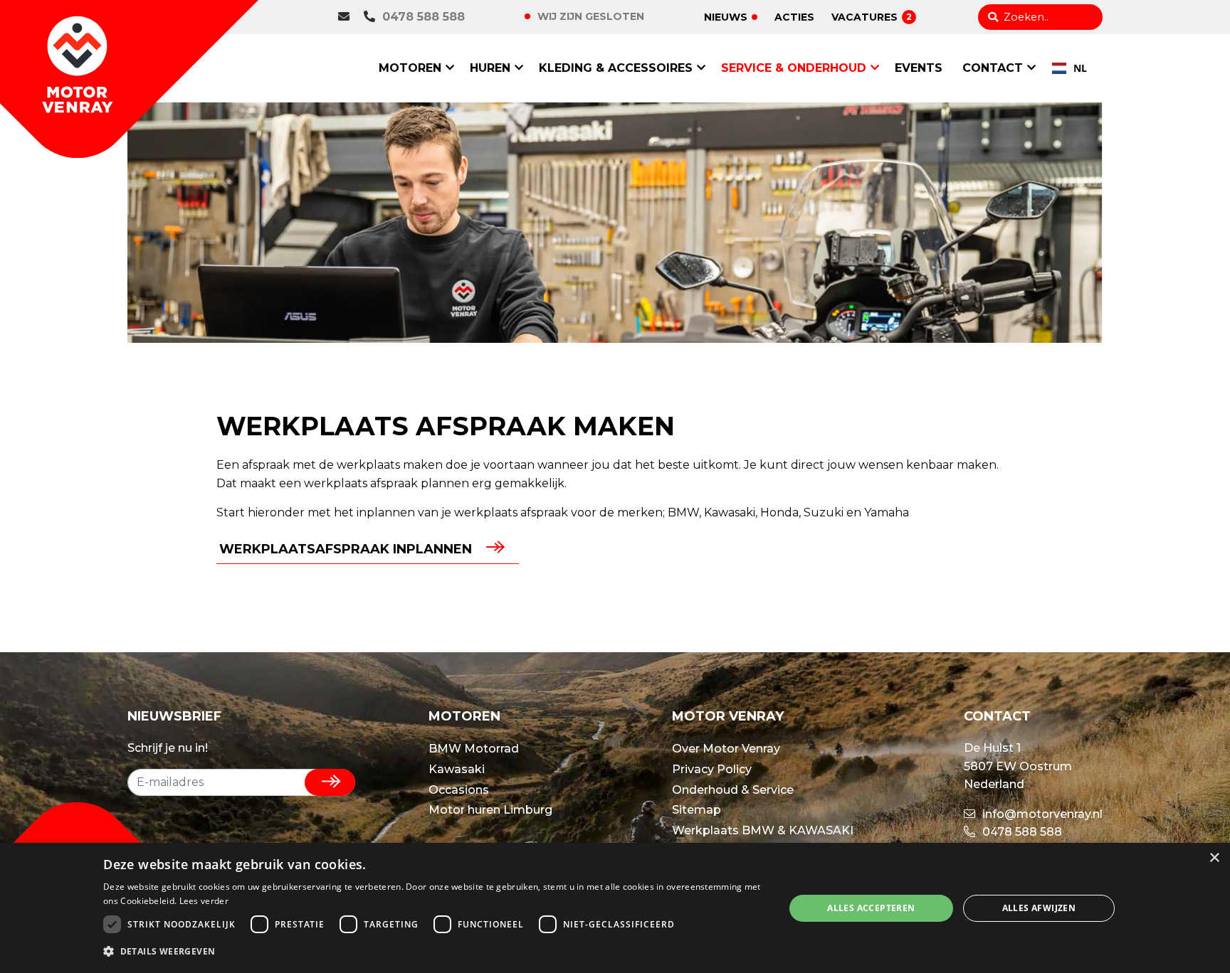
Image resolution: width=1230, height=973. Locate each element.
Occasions (459, 790)
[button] (433, 951)
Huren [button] (490, 68)
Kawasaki (457, 769)
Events (918, 68)
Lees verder (203, 901)
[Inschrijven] (330, 782)
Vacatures (871, 17)
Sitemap (696, 810)
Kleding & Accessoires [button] (616, 68)
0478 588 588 (423, 16)
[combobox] (1069, 68)
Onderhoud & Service (733, 790)
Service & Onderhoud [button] (793, 68)
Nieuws (725, 17)
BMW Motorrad (474, 748)
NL (1080, 68)
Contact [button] (992, 68)
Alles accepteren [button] (871, 908)
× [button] (1214, 858)
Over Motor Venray (726, 748)
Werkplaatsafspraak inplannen (345, 549)
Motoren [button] (410, 68)
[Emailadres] (347, 17)
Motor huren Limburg (490, 810)
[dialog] (615, 908)
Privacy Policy (712, 769)
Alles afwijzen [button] (1039, 908)
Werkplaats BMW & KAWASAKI (762, 830)
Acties (794, 17)
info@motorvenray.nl (1041, 814)
